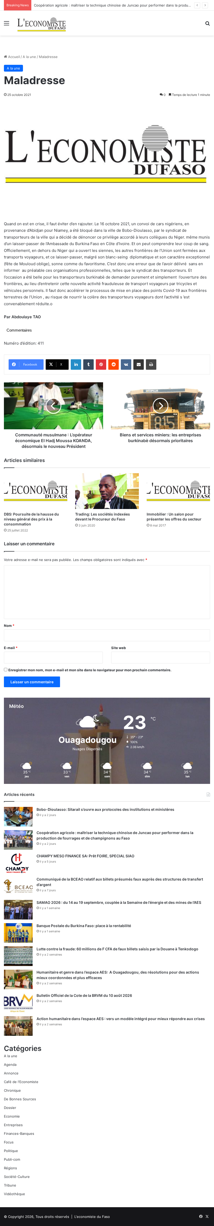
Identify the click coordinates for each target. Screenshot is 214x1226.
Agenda (10, 1064)
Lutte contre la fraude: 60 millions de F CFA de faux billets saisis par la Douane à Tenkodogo (117, 949)
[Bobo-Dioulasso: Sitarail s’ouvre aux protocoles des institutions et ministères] (18, 816)
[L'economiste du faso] (42, 23)
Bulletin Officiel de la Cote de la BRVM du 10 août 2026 (85, 995)
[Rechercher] (207, 25)
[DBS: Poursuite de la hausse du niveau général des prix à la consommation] (35, 491)
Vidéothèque (14, 1194)
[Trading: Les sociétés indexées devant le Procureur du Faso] (107, 491)
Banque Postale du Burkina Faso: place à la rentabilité (84, 925)
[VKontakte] (126, 364)
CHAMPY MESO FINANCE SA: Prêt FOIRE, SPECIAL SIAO (85, 856)
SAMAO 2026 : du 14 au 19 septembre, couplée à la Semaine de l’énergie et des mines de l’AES (119, 902)
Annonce (11, 1073)
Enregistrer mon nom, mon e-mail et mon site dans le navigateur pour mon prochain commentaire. (89, 670)
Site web (118, 648)
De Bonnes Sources (20, 1099)
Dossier (10, 1108)
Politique (11, 1151)
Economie (12, 1116)
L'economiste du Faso (92, 1217)
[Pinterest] (101, 364)
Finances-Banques (19, 1133)
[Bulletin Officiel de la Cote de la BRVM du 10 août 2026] (18, 1003)
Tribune (10, 1185)
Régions (10, 1168)
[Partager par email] (138, 364)
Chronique (12, 1090)
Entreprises (13, 1125)
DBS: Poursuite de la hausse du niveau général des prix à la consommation (31, 519)
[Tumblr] (88, 364)
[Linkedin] (76, 364)
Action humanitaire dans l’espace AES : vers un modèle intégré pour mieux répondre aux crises (121, 1018)
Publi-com (12, 1159)
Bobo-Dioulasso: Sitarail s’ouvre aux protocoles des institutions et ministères (105, 809)
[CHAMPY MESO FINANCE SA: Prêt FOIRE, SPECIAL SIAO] (18, 863)
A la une (29, 57)
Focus (9, 1142)
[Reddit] (113, 364)
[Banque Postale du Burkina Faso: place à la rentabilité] (18, 933)
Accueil (13, 57)
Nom (9, 625)
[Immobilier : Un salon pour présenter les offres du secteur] (178, 491)
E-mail (10, 648)
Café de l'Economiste (21, 1082)
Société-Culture (17, 1177)
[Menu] (6, 25)
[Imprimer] (151, 364)
